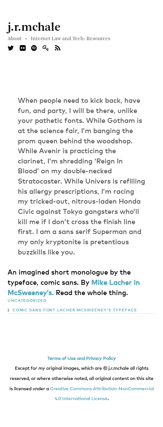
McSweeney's (94, 310)
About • (17, 38)
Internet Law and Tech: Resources (70, 38)
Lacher (66, 310)
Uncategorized (27, 301)
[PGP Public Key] (48, 48)
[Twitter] (11, 48)
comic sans (27, 310)
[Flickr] (22, 48)
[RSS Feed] (57, 48)
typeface (125, 310)
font (49, 310)
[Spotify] (34, 48)
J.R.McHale (34, 28)
